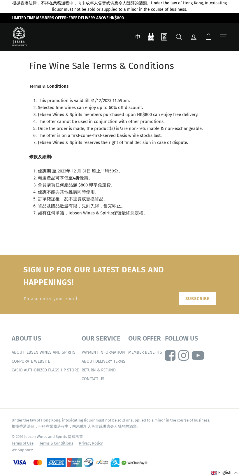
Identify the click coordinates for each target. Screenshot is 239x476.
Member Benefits (145, 352)
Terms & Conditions (56, 443)
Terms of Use (23, 443)
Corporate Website (31, 361)
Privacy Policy (91, 443)
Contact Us (93, 378)
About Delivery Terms (103, 361)
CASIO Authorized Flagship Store (45, 370)
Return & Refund (99, 370)
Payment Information (103, 352)
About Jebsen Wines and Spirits (43, 352)
